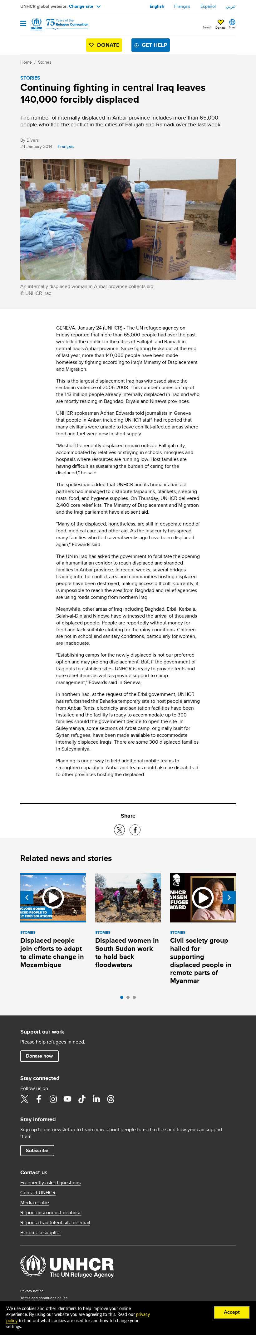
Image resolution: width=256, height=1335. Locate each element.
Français (182, 6)
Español (208, 6)
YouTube (67, 1099)
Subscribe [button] (37, 1150)
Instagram (53, 1099)
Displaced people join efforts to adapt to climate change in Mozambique (52, 952)
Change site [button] (81, 6)
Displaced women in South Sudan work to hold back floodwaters (127, 952)
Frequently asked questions (50, 1182)
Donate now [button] (39, 1055)
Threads (110, 1099)
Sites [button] (232, 27)
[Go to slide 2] (129, 999)
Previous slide (26, 897)
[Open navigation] (23, 24)
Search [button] (207, 27)
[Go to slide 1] (123, 999)
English (157, 6)
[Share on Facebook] (135, 829)
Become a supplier (40, 1232)
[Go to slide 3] (136, 999)
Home (26, 62)
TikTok (82, 1099)
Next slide (229, 897)
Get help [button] (154, 45)
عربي (231, 6)
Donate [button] (220, 27)
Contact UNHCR (38, 1192)
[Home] (52, 24)
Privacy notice (32, 1290)
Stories (45, 62)
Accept (232, 1312)
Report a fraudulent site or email (55, 1222)
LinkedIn (96, 1099)
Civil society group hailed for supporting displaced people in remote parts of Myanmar (200, 960)
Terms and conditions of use (44, 1297)
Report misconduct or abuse (50, 1212)
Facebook (39, 1099)
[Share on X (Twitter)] (119, 829)
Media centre (34, 1202)
